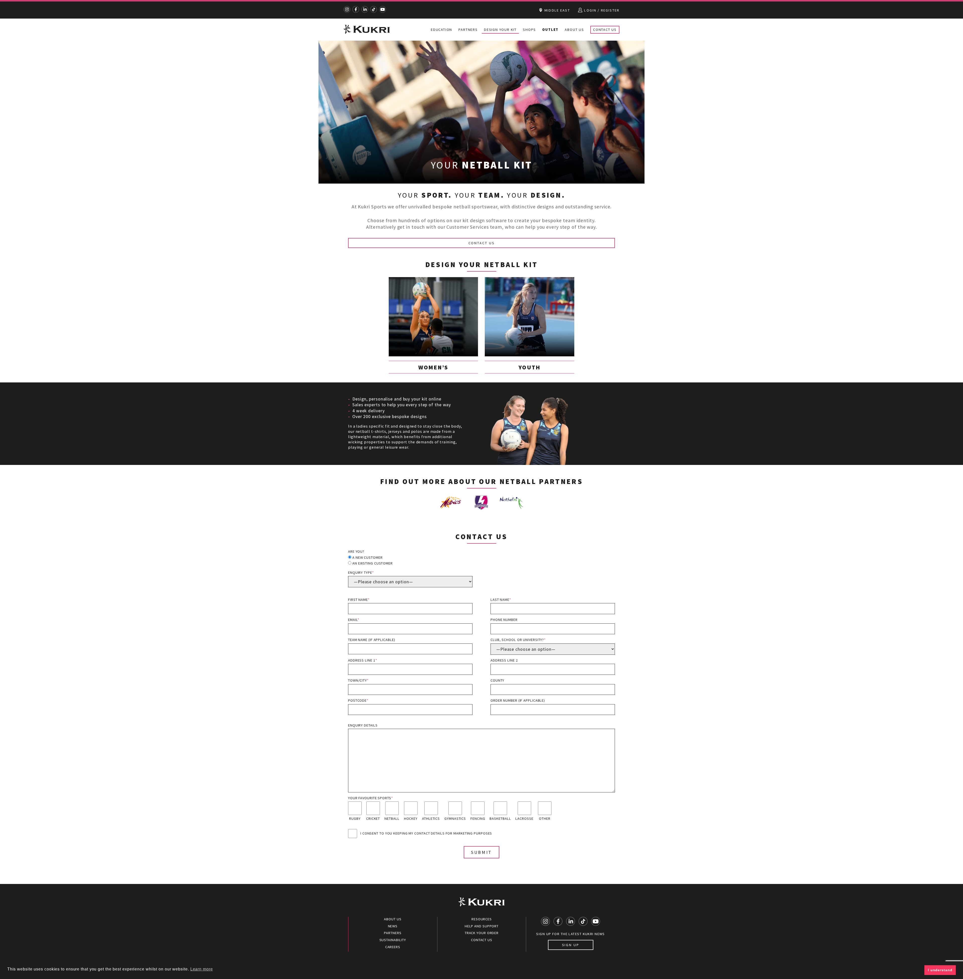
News (393, 926)
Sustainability (392, 940)
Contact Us (605, 29)
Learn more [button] (201, 969)
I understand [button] (940, 970)
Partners (467, 29)
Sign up (570, 945)
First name (359, 599)
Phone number (504, 619)
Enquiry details (363, 725)
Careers (392, 947)
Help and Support (482, 926)
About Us (574, 29)
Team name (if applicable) (371, 639)
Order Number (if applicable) (518, 700)
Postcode (358, 700)
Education (441, 29)
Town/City (358, 680)
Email (353, 619)
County (497, 680)
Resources (481, 919)
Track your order (482, 933)
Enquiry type (361, 572)
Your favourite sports (370, 798)
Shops (529, 29)
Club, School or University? (518, 639)
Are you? (356, 551)
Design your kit (500, 29)
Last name (501, 599)
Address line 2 (504, 660)
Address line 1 (362, 660)
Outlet (550, 29)
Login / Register (601, 10)
